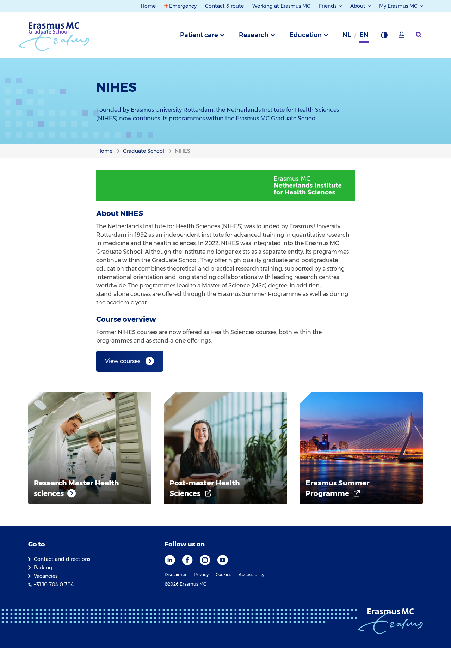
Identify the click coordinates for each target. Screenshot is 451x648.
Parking (43, 567)
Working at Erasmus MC (281, 6)
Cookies (223, 574)
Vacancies (45, 576)
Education (305, 35)
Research (253, 35)
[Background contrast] (384, 37)
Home (148, 6)
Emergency (183, 6)
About (358, 6)
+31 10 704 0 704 (54, 584)
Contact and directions (62, 559)
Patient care (199, 35)
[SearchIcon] (419, 35)
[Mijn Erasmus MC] (402, 37)
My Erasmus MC (399, 6)
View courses (122, 361)
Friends (328, 6)
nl (346, 35)
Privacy (201, 574)
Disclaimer (176, 574)
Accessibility (251, 574)
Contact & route (224, 6)
